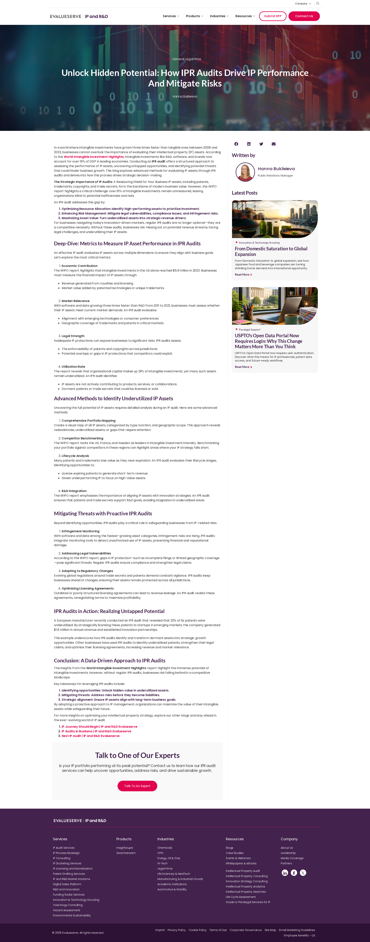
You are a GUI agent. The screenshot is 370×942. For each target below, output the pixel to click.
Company (301, 3)
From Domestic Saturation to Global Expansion (271, 251)
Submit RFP (272, 16)
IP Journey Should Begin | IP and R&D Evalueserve (99, 726)
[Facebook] (294, 873)
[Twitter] (303, 873)
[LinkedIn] (285, 873)
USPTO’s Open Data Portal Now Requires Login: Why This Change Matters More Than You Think (268, 341)
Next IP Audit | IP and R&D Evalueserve (91, 736)
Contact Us (304, 16)
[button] (236, 144)
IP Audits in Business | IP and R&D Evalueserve (96, 731)
